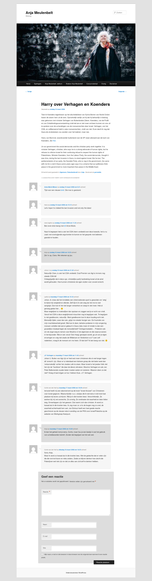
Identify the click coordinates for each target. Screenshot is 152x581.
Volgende (122, 91)
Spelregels (37, 84)
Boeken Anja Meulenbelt (74, 84)
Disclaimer (113, 84)
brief (62, 190)
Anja (83, 172)
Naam (45, 524)
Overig (103, 84)
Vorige (29, 91)
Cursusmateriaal (92, 84)
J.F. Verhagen (48, 355)
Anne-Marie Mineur (50, 187)
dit (65, 225)
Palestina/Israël (72, 172)
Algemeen (63, 172)
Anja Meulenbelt (39, 12)
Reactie (46, 492)
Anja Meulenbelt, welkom (53, 84)
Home (28, 84)
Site (44, 548)
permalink (98, 172)
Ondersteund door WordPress (76, 573)
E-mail (45, 536)
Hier (54, 140)
